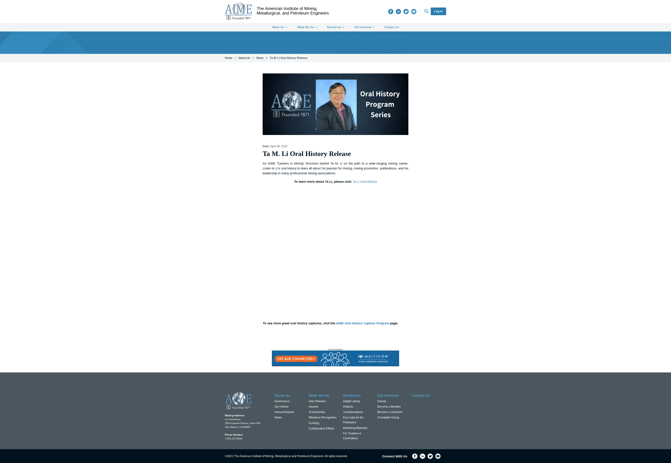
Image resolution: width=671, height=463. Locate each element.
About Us (278, 27)
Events (381, 401)
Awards (313, 406)
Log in (438, 11)
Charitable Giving (388, 417)
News (260, 57)
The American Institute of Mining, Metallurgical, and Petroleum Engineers (293, 10)
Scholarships (317, 412)
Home (228, 57)
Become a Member (389, 406)
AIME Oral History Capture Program (362, 323)
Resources (334, 27)
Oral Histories (317, 401)
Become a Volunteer (390, 412)
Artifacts (348, 406)
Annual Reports (284, 412)
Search (426, 11)
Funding (314, 423)
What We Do (305, 27)
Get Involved (363, 27)
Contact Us (391, 27)
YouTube (413, 11)
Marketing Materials (355, 427)
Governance (282, 401)
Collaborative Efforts (321, 428)
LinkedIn (398, 11)
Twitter (406, 11)
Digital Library (351, 401)
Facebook (390, 11)
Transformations (353, 412)
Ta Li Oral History (365, 181)
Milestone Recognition (323, 417)
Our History (281, 406)
